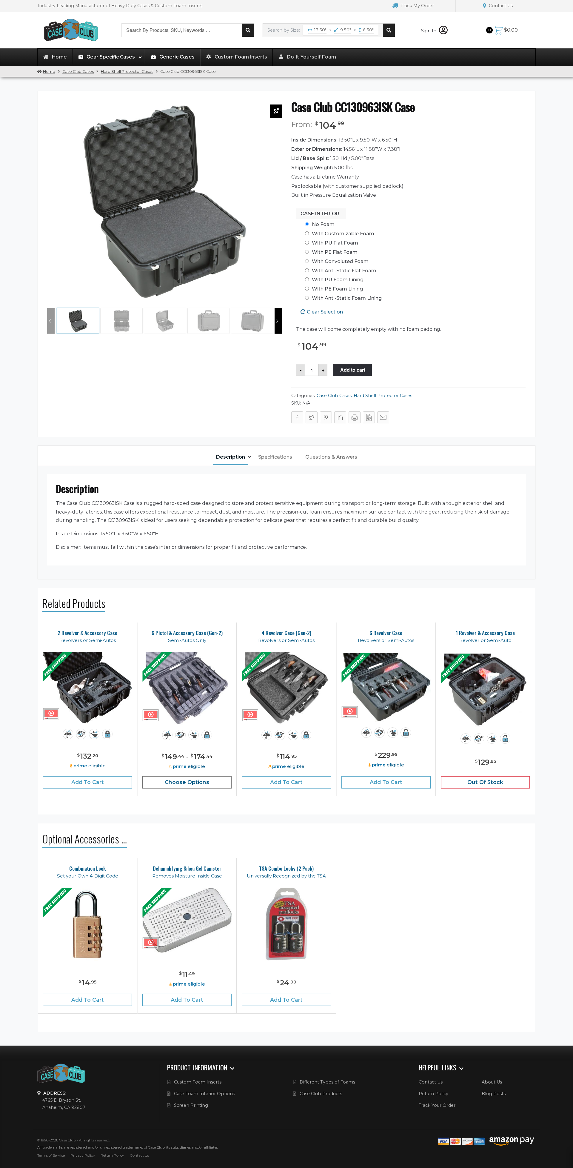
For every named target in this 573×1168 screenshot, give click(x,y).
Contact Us (500, 5)
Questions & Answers (331, 457)
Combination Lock (87, 868)
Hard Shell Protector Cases (127, 71)
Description (230, 457)
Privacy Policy (82, 1155)
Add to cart (352, 369)
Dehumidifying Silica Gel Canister (187, 868)
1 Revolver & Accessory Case (485, 633)
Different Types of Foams (327, 1082)
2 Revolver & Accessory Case (87, 633)
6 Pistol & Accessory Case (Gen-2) (187, 633)
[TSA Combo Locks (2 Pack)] (286, 924)
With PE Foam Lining (337, 289)
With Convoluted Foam (340, 261)
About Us (492, 1082)
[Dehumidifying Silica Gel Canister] (187, 920)
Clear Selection (325, 312)
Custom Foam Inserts (197, 1082)
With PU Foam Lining (337, 279)
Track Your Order (437, 1105)
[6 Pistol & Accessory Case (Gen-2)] (187, 688)
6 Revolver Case (385, 633)
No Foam (323, 224)
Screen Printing (191, 1105)
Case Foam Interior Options (204, 1093)
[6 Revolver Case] (386, 687)
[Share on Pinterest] (326, 417)
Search (248, 30)
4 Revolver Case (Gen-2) (286, 633)
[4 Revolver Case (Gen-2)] (286, 688)
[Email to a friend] (383, 417)
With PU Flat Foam (335, 243)
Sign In (429, 30)
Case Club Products (321, 1093)
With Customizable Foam (343, 233)
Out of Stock (485, 782)
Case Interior (320, 213)
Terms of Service (51, 1155)
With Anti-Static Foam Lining (347, 298)
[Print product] (354, 417)
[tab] (230, 457)
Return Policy (433, 1093)
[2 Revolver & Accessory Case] (87, 688)
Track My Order (416, 5)
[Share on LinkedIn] (340, 417)
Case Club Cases (78, 71)
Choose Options (187, 782)
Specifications (275, 457)
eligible (89, 766)
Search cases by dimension (389, 30)
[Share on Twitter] (311, 417)
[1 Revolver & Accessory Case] (485, 690)
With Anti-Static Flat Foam (344, 270)
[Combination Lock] (87, 924)
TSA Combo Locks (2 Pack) (286, 868)
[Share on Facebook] (297, 417)
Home (49, 71)
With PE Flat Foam (335, 252)
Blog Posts (494, 1093)
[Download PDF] (369, 417)
